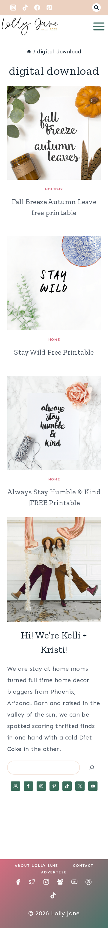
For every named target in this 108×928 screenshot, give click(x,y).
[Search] (92, 767)
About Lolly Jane (36, 865)
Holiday (54, 189)
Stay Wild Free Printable (54, 352)
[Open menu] (98, 26)
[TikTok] (25, 8)
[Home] (29, 52)
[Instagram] (13, 8)
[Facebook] (37, 8)
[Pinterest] (49, 8)
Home (54, 339)
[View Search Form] (96, 7)
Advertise (54, 872)
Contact (83, 865)
